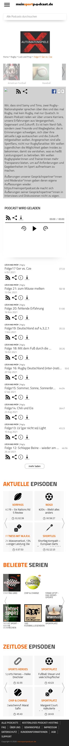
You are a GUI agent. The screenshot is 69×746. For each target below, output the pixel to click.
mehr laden (34, 466)
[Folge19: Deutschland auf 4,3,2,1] (27, 337)
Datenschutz (9, 732)
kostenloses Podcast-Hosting (40, 723)
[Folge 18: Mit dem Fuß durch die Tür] (27, 357)
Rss (8, 277)
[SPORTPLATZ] (54, 613)
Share (15, 217)
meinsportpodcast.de (26, 741)
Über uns (15, 727)
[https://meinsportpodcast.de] (34, 5)
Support (6, 737)
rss (19, 91)
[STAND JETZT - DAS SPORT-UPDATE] (54, 582)
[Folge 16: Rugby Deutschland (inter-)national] (27, 377)
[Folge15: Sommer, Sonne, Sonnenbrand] (27, 397)
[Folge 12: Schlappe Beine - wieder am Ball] (27, 457)
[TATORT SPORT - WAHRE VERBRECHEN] (12, 613)
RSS (8, 217)
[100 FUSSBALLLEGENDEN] (33, 613)
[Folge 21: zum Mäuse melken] (27, 297)
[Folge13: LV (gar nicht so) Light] (27, 437)
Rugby (13, 57)
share (25, 91)
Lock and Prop (24, 57)
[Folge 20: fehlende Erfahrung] (27, 317)
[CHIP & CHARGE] (33, 582)
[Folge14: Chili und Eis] (27, 417)
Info (21, 277)
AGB (53, 732)
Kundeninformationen (34, 732)
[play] (34, 228)
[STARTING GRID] (12, 582)
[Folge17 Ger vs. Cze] (27, 277)
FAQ (3, 727)
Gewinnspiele (32, 727)
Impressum (50, 727)
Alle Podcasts (9, 723)
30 (23, 228)
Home (6, 57)
